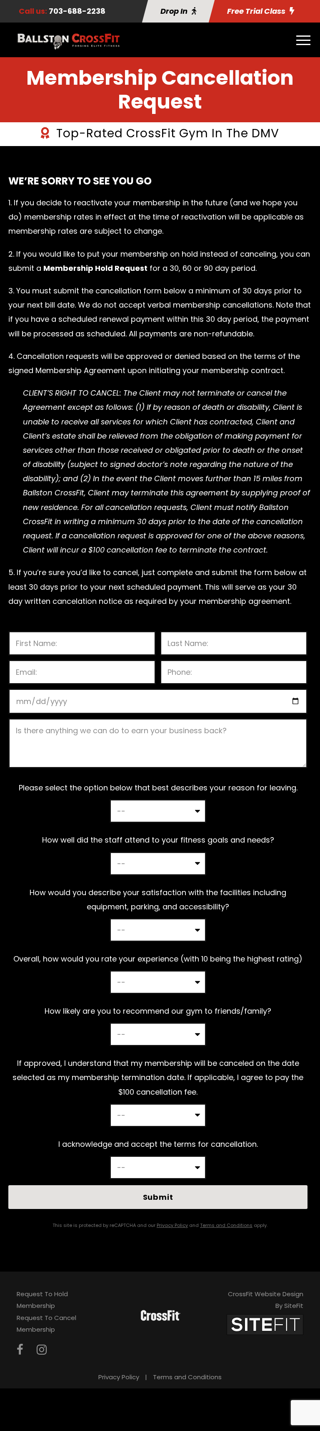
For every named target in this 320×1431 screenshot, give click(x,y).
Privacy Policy (118, 1377)
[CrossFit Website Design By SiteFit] (265, 1324)
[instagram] (42, 1350)
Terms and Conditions (187, 1377)
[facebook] (20, 1350)
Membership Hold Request (95, 268)
